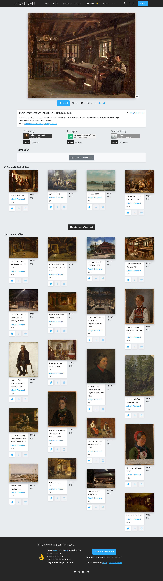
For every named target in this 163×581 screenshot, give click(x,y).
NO (12, 202)
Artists (55, 3)
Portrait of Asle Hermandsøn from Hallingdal (18, 383)
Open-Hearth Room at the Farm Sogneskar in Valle (95, 320)
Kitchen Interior (55, 482)
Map (46, 3)
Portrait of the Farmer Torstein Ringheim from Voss (96, 389)
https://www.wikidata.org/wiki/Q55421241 (40, 124)
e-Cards (78, 3)
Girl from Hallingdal (134, 468)
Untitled (52, 194)
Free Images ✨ (92, 3)
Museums (66, 3)
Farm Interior (131, 515)
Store (105, 3)
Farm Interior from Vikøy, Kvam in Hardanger (18, 317)
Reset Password (115, 562)
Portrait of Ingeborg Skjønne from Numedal (57, 433)
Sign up (143, 3)
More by (81, 227)
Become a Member (104, 551)
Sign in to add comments (81, 157)
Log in (132, 3)
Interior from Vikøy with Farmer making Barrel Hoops (18, 438)
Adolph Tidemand (137, 113)
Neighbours (15, 195)
